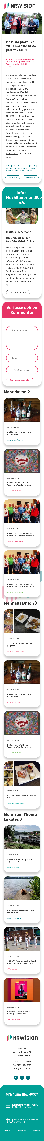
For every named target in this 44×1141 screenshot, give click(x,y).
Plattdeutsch (12, 153)
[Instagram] (22, 1077)
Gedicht (9, 168)
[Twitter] (28, 1077)
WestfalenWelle (27, 170)
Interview (32, 168)
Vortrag (20, 168)
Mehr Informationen (18, 292)
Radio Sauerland (17, 278)
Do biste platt (13, 78)
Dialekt (8, 166)
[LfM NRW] (22, 1107)
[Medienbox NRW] (22, 1094)
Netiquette (22, 1131)
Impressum (36, 1131)
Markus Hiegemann (27, 146)
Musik (25, 168)
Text (14, 168)
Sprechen (18, 170)
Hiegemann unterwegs (17, 267)
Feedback (30, 177)
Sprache (33, 166)
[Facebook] (15, 1077)
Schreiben (10, 170)
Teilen (14, 177)
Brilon (8, 62)
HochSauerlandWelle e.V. (27, 59)
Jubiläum (18, 82)
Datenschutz (8, 1131)
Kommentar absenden (20, 380)
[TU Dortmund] (22, 1120)
